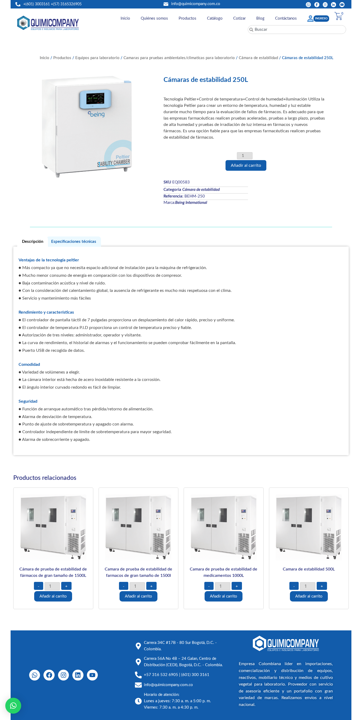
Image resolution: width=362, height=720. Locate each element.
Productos (187, 18)
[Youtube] (92, 675)
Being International (191, 203)
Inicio (125, 18)
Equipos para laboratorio (97, 58)
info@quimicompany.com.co (195, 4)
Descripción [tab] (32, 242)
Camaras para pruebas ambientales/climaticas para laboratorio (179, 58)
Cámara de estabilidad (258, 58)
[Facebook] (48, 675)
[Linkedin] (77, 675)
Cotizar (239, 18)
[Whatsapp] (34, 675)
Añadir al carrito (246, 165)
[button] (13, 706)
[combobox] (297, 29)
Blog (260, 18)
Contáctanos (286, 18)
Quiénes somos (154, 18)
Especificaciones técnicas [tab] (73, 242)
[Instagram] (63, 675)
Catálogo (215, 18)
